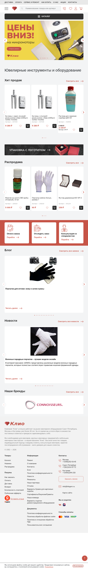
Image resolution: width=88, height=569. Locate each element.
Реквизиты (31, 479)
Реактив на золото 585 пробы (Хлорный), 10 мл (16, 199)
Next (83, 40)
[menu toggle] (6, 8)
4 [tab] (39, 315)
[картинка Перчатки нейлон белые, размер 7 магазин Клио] (44, 181)
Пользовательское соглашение (39, 525)
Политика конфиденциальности (39, 473)
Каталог (45, 16)
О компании (31, 463)
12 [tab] (53, 315)
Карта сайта (67, 493)
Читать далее (11, 308)
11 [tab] (51, 315)
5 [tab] (41, 315)
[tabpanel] (44, 40)
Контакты (72, 2)
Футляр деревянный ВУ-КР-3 (70, 198)
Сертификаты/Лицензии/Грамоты (40, 494)
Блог (29, 470)
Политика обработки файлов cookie (41, 516)
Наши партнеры (33, 483)
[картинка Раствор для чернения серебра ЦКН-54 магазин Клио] (71, 99)
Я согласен (78, 566)
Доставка (9, 2)
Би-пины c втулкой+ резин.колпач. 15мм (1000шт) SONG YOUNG (43, 118)
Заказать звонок (71, 479)
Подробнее (49, 567)
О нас (55, 2)
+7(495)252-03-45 (69, 462)
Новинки (8, 463)
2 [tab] (36, 315)
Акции (63, 2)
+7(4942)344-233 (69, 473)
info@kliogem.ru (69, 486)
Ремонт (30, 460)
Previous (5, 40)
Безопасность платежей (14, 490)
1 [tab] (42, 215)
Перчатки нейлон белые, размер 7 (42, 199)
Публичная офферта (13, 493)
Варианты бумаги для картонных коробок (40, 490)
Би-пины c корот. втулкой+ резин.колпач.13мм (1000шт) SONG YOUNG (16, 118)
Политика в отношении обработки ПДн (40, 521)
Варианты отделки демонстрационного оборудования (40, 502)
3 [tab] (45, 215)
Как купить (46, 2)
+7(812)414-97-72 (69, 467)
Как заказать (10, 477)
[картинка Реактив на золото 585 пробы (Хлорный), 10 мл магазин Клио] (17, 181)
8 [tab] (46, 315)
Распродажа (9, 467)
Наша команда (33, 498)
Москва (66, 460)
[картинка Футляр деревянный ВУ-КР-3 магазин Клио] (71, 181)
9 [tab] (48, 315)
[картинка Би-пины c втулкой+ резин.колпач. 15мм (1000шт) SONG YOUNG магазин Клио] (44, 99)
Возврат (8, 487)
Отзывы (30, 486)
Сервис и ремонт (31, 2)
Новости (30, 476)
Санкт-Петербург (69, 465)
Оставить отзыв (17, 499)
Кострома (66, 471)
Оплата (18, 2)
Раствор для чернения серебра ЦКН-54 (67, 117)
